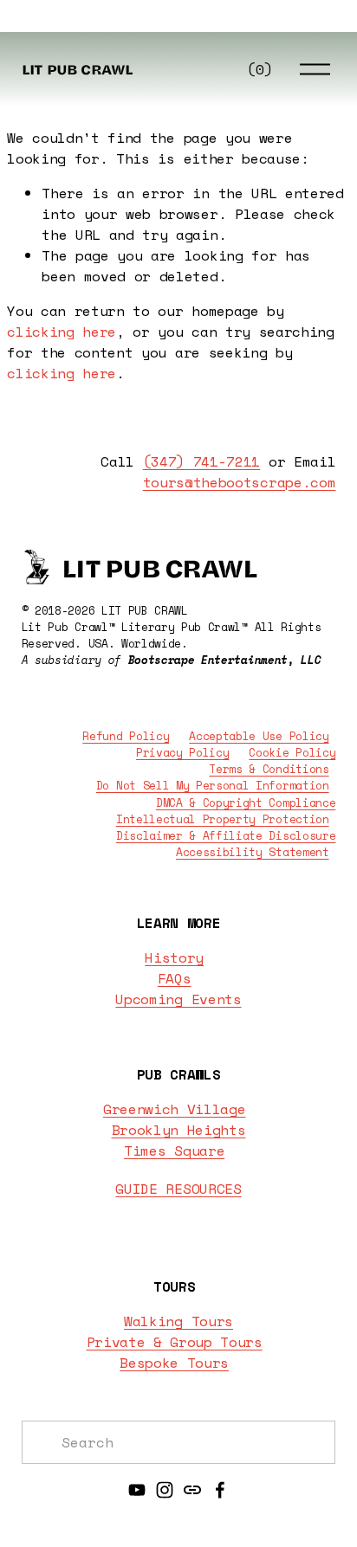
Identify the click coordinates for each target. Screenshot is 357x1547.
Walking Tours (178, 1321)
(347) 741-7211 (202, 461)
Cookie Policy (292, 752)
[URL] (192, 1490)
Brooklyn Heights (179, 1129)
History (174, 957)
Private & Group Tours (175, 1341)
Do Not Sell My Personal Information (212, 785)
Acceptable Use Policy (258, 736)
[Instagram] (164, 1490)
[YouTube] (137, 1490)
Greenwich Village (174, 1109)
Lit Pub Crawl (77, 68)
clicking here (61, 331)
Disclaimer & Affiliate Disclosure (225, 836)
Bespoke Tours (174, 1362)
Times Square (174, 1150)
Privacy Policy (183, 752)
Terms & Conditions (268, 769)
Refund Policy (125, 736)
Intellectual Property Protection (222, 819)
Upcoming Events (178, 999)
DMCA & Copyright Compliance (245, 803)
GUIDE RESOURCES (178, 1188)
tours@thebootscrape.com (239, 482)
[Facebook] (220, 1490)
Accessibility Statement (252, 852)
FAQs (174, 978)
